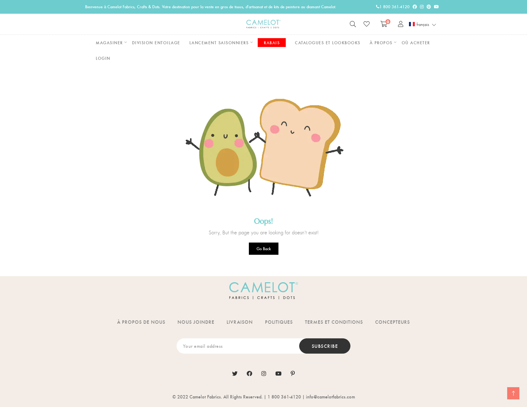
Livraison (240, 322)
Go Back (263, 248)
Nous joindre (195, 322)
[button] (422, 24)
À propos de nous (141, 322)
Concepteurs (392, 322)
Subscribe (325, 346)
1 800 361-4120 (394, 6)
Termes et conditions (334, 322)
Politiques (279, 322)
